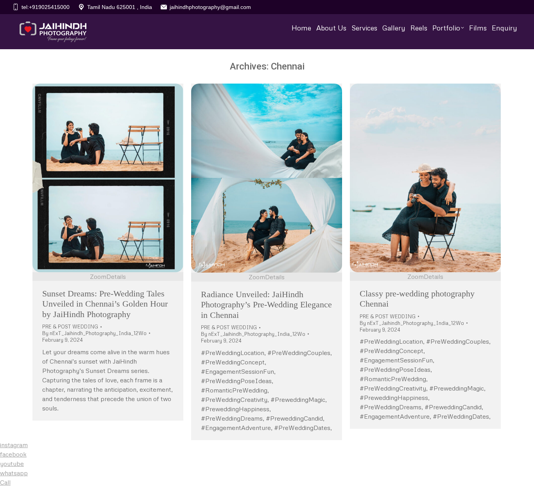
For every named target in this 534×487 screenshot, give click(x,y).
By (94, 333)
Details (116, 276)
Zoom (98, 276)
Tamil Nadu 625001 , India (119, 7)
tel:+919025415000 (46, 7)
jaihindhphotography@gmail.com (210, 7)
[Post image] (107, 178)
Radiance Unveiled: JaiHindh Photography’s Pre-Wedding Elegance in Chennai (266, 304)
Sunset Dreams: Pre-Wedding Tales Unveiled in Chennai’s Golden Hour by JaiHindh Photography (105, 304)
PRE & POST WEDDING (70, 326)
